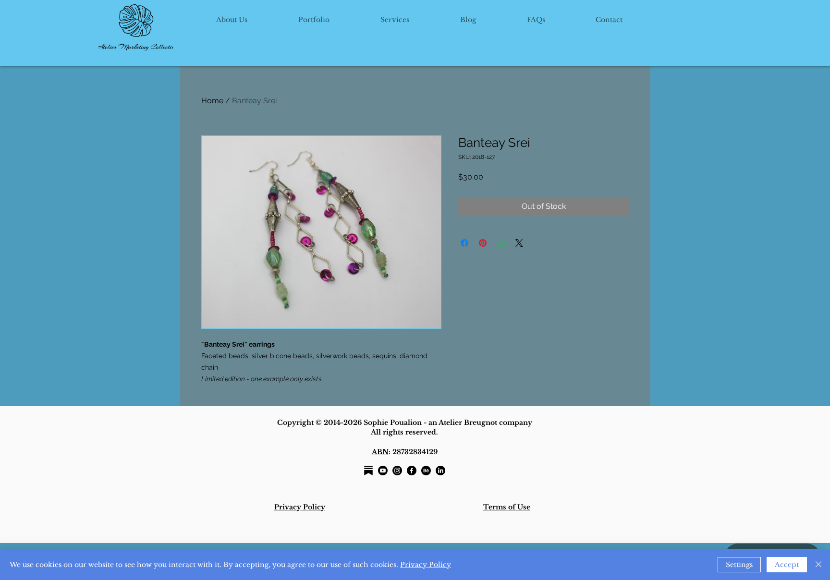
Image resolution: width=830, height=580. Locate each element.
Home (212, 100)
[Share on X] (519, 243)
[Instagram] (397, 470)
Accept (787, 564)
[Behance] (426, 470)
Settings (739, 564)
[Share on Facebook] (464, 243)
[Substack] (368, 470)
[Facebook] (411, 470)
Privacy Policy (425, 564)
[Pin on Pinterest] (482, 243)
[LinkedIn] (440, 470)
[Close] (818, 564)
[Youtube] (383, 470)
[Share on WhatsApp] (501, 243)
